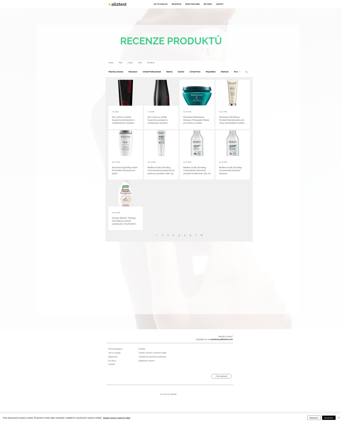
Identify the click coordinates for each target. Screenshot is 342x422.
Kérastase (133, 72)
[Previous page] (162, 235)
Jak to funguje (114, 353)
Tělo (140, 63)
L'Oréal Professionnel (152, 72)
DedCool (224, 72)
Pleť (120, 63)
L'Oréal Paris (195, 72)
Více (236, 72)
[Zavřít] (338, 418)
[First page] (156, 235)
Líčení (130, 63)
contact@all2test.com (221, 339)
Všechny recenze (115, 72)
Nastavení (314, 417)
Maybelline (210, 72)
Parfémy (151, 63)
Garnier (181, 72)
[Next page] (196, 235)
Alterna (169, 72)
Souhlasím (328, 417)
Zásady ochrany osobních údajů (116, 417)
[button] (246, 72)
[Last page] (201, 235)
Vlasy (110, 63)
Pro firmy (112, 361)
